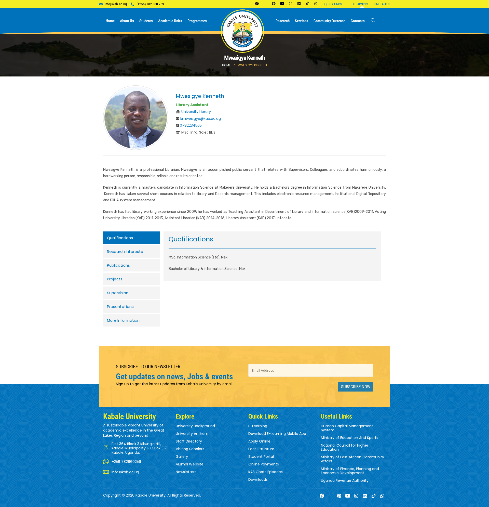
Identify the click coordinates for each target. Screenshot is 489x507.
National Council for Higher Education (344, 447)
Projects (115, 279)
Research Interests (125, 251)
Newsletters (186, 471)
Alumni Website (189, 464)
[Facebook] (257, 3)
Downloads (258, 479)
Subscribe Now (355, 386)
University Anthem (192, 433)
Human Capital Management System (347, 428)
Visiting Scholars (190, 448)
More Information (123, 320)
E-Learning (257, 425)
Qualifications (120, 237)
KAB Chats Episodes (265, 471)
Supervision (117, 292)
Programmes (197, 21)
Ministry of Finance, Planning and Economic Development (350, 470)
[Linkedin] (299, 3)
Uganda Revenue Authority (345, 480)
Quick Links (333, 4)
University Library (196, 111)
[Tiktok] (307, 3)
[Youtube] (282, 3)
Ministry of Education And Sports (349, 437)
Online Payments (263, 464)
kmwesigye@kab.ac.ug (200, 118)
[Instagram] (290, 3)
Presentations (120, 306)
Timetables (382, 4)
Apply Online (259, 441)
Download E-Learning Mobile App (277, 433)
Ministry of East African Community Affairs (352, 459)
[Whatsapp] (315, 3)
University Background (195, 425)
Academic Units (170, 21)
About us (127, 21)
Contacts (358, 21)
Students (146, 21)
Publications (118, 265)
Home (110, 21)
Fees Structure (261, 448)
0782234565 (191, 125)
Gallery (182, 456)
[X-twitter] (265, 3)
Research (283, 21)
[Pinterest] (273, 3)
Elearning (360, 4)
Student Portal (261, 456)
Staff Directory (189, 441)
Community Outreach (329, 21)
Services (301, 21)
